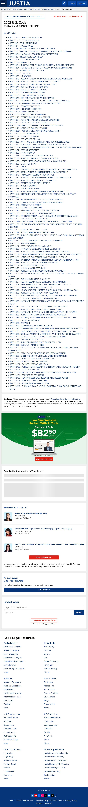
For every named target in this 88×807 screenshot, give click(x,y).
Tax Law (7, 704)
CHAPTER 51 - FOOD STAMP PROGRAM (25, 207)
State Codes (49, 721)
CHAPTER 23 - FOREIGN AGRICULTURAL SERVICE (29, 117)
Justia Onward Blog (52, 771)
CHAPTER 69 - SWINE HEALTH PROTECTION (27, 265)
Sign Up (81, 3)
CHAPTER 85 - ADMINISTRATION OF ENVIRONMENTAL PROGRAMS (37, 315)
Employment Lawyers (12, 657)
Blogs (46, 700)
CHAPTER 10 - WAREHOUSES (20, 73)
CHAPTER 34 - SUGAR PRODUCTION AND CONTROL (30, 155)
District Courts (9, 736)
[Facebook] (39, 795)
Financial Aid (49, 689)
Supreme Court (10, 728)
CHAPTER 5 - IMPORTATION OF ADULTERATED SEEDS (31, 48)
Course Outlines (51, 693)
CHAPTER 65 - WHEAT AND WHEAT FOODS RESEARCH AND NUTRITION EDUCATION (44, 254)
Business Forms (10, 760)
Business (7, 678)
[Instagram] (42, 795)
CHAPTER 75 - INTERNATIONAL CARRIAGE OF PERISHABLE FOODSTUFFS (39, 284)
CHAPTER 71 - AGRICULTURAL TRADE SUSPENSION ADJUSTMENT (37, 271)
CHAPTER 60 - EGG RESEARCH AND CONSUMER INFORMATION (35, 240)
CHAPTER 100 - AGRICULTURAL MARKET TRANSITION (31, 358)
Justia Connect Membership (56, 753)
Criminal (47, 650)
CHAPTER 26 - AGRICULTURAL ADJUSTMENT (27, 128)
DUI (45, 657)
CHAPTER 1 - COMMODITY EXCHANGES (25, 37)
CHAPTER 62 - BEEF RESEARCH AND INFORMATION (30, 246)
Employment (8, 689)
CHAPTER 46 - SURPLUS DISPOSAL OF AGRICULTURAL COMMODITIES (38, 191)
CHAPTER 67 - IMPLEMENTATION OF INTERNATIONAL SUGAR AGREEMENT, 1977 (43, 260)
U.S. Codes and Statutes (24, 9)
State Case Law (50, 725)
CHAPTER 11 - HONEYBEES (19, 76)
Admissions (49, 686)
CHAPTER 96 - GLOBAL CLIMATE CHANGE (26, 345)
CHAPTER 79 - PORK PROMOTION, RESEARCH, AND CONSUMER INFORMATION (42, 295)
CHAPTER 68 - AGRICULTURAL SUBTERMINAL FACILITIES (33, 262)
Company (39, 801)
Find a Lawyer (11, 601)
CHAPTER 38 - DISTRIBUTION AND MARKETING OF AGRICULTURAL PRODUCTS (42, 169)
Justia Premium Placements (55, 760)
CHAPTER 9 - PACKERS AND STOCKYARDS (26, 70)
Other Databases (12, 749)
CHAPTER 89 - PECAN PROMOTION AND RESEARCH (30, 325)
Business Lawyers (11, 650)
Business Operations (12, 686)
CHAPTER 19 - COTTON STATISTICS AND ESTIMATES (31, 98)
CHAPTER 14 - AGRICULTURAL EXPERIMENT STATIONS (32, 84)
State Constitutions (52, 717)
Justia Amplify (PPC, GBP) (54, 767)
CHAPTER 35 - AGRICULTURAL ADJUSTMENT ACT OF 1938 (33, 158)
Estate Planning (51, 661)
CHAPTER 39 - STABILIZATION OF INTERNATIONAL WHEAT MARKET (38, 172)
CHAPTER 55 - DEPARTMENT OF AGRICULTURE (28, 218)
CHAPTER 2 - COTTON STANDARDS (23, 40)
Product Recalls (9, 764)
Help (46, 801)
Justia (3, 9)
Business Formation (12, 682)
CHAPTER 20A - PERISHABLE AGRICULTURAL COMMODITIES (34, 103)
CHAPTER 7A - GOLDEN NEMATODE (23, 59)
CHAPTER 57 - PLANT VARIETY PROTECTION (27, 229)
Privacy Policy (71, 801)
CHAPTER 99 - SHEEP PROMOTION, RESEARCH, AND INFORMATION (37, 356)
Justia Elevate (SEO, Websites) (56, 764)
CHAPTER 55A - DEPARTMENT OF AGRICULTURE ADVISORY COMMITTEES (40, 221)
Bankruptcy (49, 646)
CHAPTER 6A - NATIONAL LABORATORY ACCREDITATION (33, 54)
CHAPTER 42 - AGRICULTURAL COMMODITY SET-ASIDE (32, 180)
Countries (7, 775)
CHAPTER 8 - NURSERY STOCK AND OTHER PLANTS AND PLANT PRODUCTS (41, 65)
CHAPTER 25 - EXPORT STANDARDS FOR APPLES (29, 122)
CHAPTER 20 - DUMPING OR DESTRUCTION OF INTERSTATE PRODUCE (39, 100)
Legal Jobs (7, 753)
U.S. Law (10, 9)
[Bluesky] (49, 795)
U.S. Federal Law (11, 714)
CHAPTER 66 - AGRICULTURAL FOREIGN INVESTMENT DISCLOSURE (37, 257)
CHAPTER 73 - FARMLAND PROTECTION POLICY (29, 279)
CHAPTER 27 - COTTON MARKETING (24, 133)
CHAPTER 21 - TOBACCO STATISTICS (24, 106)
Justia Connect (15, 801)
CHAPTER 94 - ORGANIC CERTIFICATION (25, 339)
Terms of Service (57, 801)
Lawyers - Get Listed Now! (44, 620)
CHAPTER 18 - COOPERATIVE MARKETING (26, 95)
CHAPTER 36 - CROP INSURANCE (22, 164)
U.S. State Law (51, 714)
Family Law (48, 665)
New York (48, 736)
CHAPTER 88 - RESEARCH (19, 323)
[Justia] (19, 3)
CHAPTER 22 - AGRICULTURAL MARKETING (27, 114)
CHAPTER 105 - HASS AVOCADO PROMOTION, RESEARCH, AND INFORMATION (42, 372)
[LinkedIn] (32, 795)
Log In (72, 3)
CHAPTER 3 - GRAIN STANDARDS (22, 43)
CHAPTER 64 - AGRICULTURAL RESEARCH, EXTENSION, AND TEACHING (39, 251)
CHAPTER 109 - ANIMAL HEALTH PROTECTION (28, 383)
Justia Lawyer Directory (54, 756)
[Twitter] (52, 795)
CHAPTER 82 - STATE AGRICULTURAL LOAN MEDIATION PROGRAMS (37, 306)
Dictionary (48, 682)
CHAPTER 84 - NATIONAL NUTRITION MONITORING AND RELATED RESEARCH (42, 312)
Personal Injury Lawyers (13, 668)
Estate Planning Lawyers (14, 661)
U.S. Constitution (10, 717)
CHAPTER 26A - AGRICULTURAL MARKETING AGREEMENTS (33, 131)
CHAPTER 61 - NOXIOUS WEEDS (22, 243)
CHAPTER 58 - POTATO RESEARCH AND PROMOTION (31, 232)
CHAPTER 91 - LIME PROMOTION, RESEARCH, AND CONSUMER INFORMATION (42, 331)
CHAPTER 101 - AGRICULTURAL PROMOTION (27, 361)
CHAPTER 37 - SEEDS (17, 166)
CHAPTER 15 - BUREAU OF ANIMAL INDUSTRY (28, 87)
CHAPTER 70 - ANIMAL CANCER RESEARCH (26, 268)
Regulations (8, 725)
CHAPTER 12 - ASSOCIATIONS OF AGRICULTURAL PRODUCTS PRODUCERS (40, 79)
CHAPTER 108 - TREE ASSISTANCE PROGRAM (27, 380)
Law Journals (49, 697)
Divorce (47, 654)
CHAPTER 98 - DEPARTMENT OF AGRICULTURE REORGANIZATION (37, 353)
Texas (46, 739)
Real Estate (8, 700)
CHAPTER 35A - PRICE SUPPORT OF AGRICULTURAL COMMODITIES (37, 161)
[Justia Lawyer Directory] (55, 795)
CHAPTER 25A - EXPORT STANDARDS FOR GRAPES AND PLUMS (35, 125)
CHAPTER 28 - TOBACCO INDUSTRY (23, 136)
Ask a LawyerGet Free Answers (13, 579)
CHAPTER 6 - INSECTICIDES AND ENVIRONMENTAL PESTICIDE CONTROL (40, 51)
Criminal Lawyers (10, 654)
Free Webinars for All (15, 507)
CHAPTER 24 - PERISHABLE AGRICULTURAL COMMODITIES (33, 120)
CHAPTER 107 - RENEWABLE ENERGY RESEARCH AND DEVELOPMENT (38, 378)
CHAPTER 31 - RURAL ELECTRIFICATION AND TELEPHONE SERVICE (37, 144)
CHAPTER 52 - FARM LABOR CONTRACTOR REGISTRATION (33, 210)
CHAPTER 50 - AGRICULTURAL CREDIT (24, 205)
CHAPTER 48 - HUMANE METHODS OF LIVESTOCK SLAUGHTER (35, 199)
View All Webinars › (44, 557)
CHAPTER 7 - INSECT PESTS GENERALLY (25, 57)
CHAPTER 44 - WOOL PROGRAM (22, 186)
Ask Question (44, 589)
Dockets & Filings (10, 739)
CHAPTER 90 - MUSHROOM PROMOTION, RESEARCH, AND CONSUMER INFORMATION (45, 328)
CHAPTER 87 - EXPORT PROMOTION (24, 320)
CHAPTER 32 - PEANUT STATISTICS (23, 150)
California (48, 728)
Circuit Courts (9, 732)
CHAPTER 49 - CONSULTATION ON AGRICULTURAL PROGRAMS (35, 202)
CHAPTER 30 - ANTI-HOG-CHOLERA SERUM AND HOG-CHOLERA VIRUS (38, 142)
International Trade (11, 697)
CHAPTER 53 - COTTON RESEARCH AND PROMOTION (31, 213)
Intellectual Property (12, 693)
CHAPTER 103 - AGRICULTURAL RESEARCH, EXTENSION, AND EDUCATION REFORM (44, 367)
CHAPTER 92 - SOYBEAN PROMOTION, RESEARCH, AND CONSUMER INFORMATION (44, 334)
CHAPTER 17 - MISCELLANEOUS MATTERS (26, 92)
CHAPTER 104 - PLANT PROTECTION (24, 369)
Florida (47, 732)
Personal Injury (50, 668)
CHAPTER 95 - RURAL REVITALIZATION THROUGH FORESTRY (34, 342)
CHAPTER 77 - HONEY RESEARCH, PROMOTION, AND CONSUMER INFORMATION (43, 290)
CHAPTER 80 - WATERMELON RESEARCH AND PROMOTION (34, 298)
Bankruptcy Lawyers (12, 646)
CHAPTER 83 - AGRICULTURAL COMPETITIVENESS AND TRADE (35, 309)
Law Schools (50, 678)
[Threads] (45, 795)
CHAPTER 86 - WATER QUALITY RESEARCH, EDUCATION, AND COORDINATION (42, 317)
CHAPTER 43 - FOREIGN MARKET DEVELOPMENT (29, 183)
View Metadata (10, 33)
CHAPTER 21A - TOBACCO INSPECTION (25, 109)
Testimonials (49, 775)
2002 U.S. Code (49, 9)
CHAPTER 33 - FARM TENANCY (21, 153)
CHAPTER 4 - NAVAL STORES (20, 46)
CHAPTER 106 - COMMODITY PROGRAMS (26, 375)
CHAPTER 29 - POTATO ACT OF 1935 (24, 139)
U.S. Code (38, 9)
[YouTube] (35, 795)
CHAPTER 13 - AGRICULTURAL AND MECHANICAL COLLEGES (34, 81)
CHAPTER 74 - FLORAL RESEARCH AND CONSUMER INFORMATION (37, 282)
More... (6, 672)
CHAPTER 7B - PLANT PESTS (20, 62)
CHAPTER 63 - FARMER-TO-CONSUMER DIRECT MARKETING (34, 249)
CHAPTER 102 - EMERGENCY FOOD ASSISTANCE (29, 364)
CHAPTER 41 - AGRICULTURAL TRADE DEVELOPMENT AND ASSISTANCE (39, 177)
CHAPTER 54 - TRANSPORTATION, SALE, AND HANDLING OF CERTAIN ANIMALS (42, 216)
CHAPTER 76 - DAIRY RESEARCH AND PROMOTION (30, 287)
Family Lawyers (9, 665)
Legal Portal (28, 801)
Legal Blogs (8, 756)
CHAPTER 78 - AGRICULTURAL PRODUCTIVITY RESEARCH (33, 293)
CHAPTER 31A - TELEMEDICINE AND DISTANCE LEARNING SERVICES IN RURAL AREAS (45, 147)
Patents (6, 767)
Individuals (49, 643)
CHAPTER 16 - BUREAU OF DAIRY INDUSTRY (27, 89)
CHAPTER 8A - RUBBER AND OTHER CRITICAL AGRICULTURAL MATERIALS (40, 68)
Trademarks (8, 771)
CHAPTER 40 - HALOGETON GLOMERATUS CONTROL (31, 175)
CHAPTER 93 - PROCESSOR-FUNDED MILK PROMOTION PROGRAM (37, 336)
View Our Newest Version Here (67, 16)
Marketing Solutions (54, 749)
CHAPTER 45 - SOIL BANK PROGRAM (24, 188)
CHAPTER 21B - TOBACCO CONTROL (24, 111)
